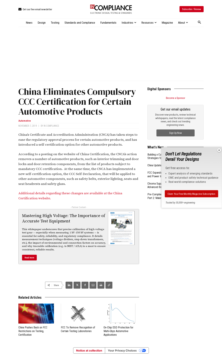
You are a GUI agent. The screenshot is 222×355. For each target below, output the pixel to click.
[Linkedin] (69, 285)
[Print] (100, 285)
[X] (77, 285)
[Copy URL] (108, 285)
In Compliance (51, 125)
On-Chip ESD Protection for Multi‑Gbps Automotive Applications (118, 331)
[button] (199, 22)
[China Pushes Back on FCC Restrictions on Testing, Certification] (36, 314)
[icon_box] (35, 9)
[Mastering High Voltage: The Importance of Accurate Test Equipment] (121, 228)
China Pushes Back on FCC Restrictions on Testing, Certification (32, 331)
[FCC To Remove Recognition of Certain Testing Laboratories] (78, 314)
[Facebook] (85, 285)
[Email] (92, 285)
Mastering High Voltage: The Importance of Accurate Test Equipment (63, 218)
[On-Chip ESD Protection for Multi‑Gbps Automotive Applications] (121, 314)
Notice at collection (89, 350)
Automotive (24, 121)
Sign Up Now (175, 133)
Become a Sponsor (175, 98)
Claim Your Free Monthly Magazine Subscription (191, 193)
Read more (29, 257)
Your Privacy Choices (122, 350)
